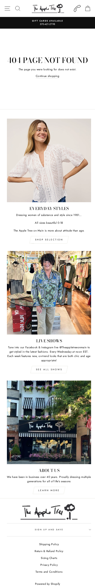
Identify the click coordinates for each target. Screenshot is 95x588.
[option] (47, 22)
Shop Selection (49, 239)
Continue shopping (47, 76)
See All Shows (49, 369)
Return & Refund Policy (49, 551)
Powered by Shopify (47, 584)
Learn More (49, 490)
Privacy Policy (49, 565)
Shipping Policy (49, 544)
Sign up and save (49, 529)
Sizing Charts (49, 558)
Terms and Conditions (49, 572)
